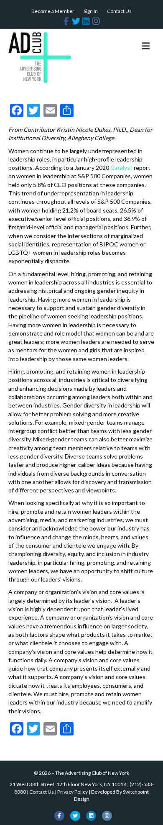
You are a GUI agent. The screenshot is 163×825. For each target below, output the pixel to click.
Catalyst (121, 167)
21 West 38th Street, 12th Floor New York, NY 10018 (68, 784)
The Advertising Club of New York (92, 773)
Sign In (91, 11)
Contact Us (119, 11)
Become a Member (52, 11)
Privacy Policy (72, 792)
